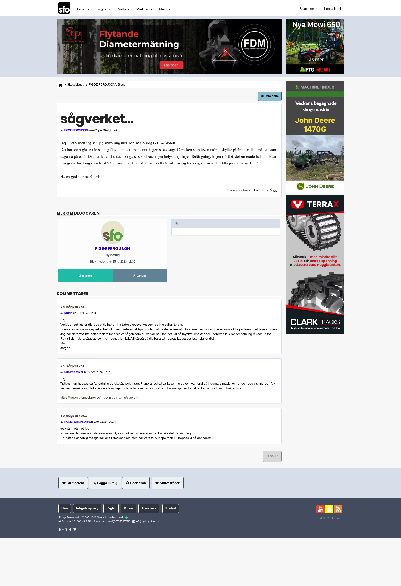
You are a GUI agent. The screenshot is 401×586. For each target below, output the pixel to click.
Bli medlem (75, 483)
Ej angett (86, 275)
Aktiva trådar (169, 483)
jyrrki (67, 313)
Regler (111, 508)
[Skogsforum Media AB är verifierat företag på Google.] (126, 518)
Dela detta (271, 96)
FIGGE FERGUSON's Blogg (107, 84)
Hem (64, 508)
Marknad (143, 9)
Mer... (163, 9)
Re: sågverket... (73, 307)
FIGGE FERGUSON (76, 130)
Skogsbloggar (76, 84)
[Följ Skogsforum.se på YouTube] (320, 509)
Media (122, 9)
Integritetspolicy (87, 508)
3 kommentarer (238, 190)
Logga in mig (333, 8)
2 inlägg (140, 275)
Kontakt (170, 508)
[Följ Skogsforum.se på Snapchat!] (329, 509)
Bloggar (102, 9)
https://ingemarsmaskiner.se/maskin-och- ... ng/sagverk (99, 397)
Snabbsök (137, 483)
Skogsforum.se (68, 517)
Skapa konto (308, 8)
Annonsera (148, 508)
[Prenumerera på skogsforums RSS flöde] (338, 509)
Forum (82, 9)
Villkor (128, 508)
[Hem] (60, 84)
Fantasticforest (73, 372)
